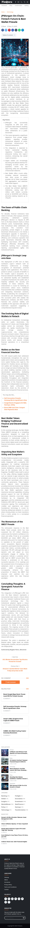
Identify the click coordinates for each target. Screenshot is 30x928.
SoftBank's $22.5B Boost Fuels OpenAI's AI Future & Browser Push (18, 753)
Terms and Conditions (10, 887)
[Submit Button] (24, 917)
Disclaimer (7, 882)
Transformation (18, 5)
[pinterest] (15, 898)
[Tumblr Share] (16, 30)
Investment (4, 5)
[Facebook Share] (2, 30)
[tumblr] (9, 898)
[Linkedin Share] (12, 30)
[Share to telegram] (22, 30)
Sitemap (6, 877)
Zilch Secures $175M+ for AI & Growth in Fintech (18, 786)
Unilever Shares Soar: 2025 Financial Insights (14, 841)
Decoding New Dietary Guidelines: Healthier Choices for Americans (19, 778)
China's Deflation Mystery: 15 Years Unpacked (14, 824)
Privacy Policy (8, 884)
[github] (9, 902)
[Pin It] (9, 30)
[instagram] (18, 2)
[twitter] (22, 898)
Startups (12, 750)
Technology (12, 766)
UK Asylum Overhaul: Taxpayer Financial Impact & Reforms (19, 761)
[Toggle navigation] (27, 2)
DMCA (6, 880)
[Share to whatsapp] (19, 30)
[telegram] (5, 898)
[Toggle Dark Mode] (21, 2)
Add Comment (11, 682)
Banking (26, 5)
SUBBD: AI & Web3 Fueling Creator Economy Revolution (14, 732)
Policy (11, 5)
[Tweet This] (6, 30)
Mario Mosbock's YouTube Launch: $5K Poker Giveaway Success (18, 770)
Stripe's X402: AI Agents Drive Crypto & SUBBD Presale (13, 719)
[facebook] (15, 2)
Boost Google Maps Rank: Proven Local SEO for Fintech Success (14, 695)
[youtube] (19, 898)
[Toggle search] (24, 2)
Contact (6, 889)
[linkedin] (12, 898)
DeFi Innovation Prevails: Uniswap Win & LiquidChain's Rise (14, 707)
